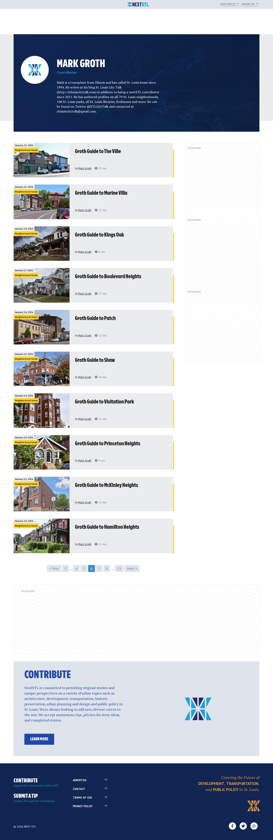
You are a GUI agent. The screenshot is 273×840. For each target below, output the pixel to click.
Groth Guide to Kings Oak (99, 235)
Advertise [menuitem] (80, 780)
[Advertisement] (219, 182)
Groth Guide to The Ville (98, 151)
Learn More (39, 739)
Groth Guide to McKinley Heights (106, 485)
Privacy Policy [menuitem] (83, 806)
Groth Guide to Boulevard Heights (108, 276)
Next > (132, 568)
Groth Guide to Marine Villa (101, 193)
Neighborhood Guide (26, 150)
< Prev (54, 568)
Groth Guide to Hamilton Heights (107, 527)
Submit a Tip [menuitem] (34, 798)
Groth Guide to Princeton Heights (107, 444)
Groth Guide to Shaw (95, 360)
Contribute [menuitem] (36, 782)
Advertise (248, 3)
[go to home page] (138, 4)
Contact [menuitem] (79, 789)
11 (119, 568)
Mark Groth (84, 168)
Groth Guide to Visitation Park (104, 402)
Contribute (228, 3)
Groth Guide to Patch (95, 318)
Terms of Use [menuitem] (82, 797)
